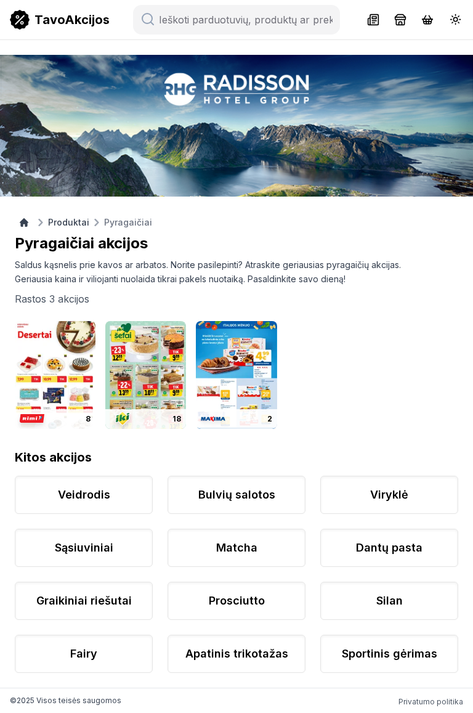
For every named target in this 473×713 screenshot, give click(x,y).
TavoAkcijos (72, 19)
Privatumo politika (430, 701)
